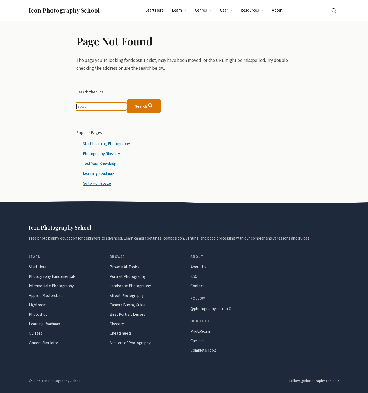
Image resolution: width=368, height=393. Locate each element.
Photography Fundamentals (52, 276)
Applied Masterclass (46, 296)
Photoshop (38, 314)
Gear (224, 10)
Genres (201, 10)
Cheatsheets (121, 333)
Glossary (117, 324)
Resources (250, 10)
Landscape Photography (130, 286)
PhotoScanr (200, 331)
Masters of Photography (130, 343)
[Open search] (333, 10)
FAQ (193, 276)
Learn (177, 10)
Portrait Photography (128, 276)
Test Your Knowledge (101, 163)
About (277, 10)
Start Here (154, 10)
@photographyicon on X (210, 309)
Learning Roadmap (98, 173)
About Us (198, 267)
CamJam (197, 341)
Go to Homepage (97, 183)
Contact (197, 286)
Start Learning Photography (106, 143)
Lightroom (37, 305)
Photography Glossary (101, 153)
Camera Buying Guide (127, 305)
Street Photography (127, 296)
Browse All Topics (125, 267)
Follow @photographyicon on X (314, 381)
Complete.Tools (203, 350)
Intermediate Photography (51, 286)
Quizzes (35, 333)
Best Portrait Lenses (127, 314)
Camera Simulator (43, 343)
